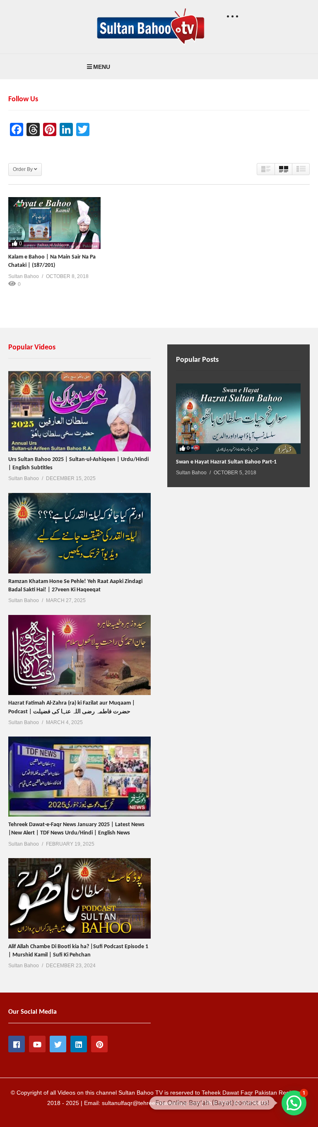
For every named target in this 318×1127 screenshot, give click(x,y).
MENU (101, 66)
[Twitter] (58, 1044)
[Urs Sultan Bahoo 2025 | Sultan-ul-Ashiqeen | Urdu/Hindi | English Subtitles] (79, 411)
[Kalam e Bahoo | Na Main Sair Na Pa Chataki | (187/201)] (54, 223)
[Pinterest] (99, 1044)
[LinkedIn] (78, 1044)
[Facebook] (16, 1044)
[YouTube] (37, 1044)
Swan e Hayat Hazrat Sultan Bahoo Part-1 (226, 462)
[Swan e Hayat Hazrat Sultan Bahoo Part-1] (238, 418)
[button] (294, 1102)
